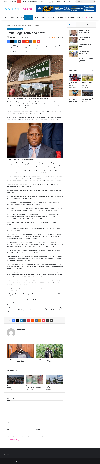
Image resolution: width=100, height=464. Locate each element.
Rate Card (91, 17)
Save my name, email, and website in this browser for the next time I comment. (27, 436)
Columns (45, 17)
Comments (90, 25)
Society (53, 17)
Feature (36, 17)
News (12, 17)
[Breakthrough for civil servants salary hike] (73, 33)
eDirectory (81, 17)
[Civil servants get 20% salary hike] (73, 40)
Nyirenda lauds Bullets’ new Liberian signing (74, 84)
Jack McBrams (13, 37)
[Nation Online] (18, 9)
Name (8, 422)
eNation (72, 17)
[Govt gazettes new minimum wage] (73, 54)
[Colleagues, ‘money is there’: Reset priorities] (87, 77)
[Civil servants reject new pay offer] (73, 47)
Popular (71, 25)
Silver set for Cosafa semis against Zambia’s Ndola (74, 99)
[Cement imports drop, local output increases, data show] (34, 379)
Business (28, 17)
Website (38, 429)
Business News (20, 25)
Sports (60, 17)
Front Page (19, 29)
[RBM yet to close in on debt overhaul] (54, 379)
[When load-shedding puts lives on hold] (15, 379)
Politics (19, 17)
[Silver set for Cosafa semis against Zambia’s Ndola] (75, 93)
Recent (80, 25)
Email (8, 429)
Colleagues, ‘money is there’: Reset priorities (33, 1)
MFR (66, 17)
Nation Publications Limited (31, 461)
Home (7, 17)
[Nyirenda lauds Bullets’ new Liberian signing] (75, 77)
